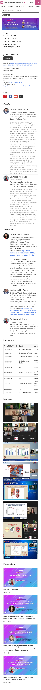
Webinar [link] (18, 10)
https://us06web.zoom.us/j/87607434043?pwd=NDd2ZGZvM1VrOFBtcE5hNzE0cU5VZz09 (20, 64)
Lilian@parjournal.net (16, 82)
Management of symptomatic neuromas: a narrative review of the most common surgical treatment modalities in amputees (23, 311)
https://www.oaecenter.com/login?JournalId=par (18, 86)
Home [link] (4, 10)
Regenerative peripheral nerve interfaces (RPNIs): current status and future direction (22, 253)
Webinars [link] (11, 10)
